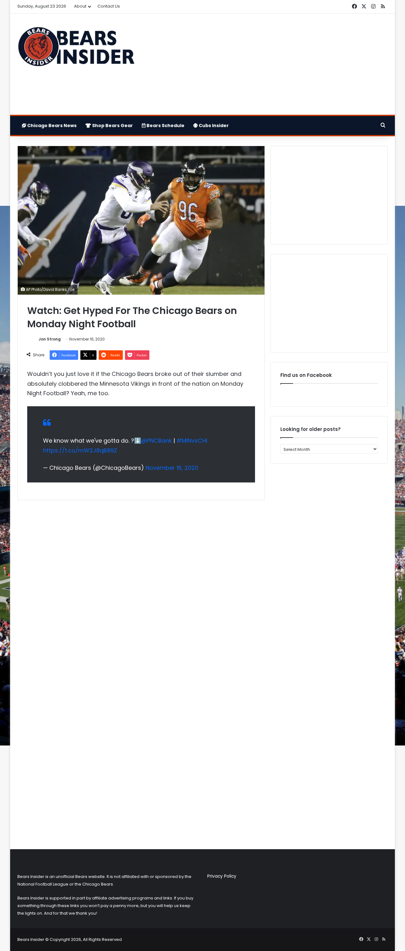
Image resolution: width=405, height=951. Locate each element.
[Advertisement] (266, 64)
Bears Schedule (165, 125)
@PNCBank (156, 441)
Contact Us (108, 6)
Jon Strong (50, 339)
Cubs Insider (213, 125)
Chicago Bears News (51, 125)
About (80, 6)
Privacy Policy (221, 876)
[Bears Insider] (75, 49)
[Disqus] (141, 589)
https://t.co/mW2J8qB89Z (80, 450)
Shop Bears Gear (112, 125)
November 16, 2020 (172, 468)
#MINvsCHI (192, 441)
